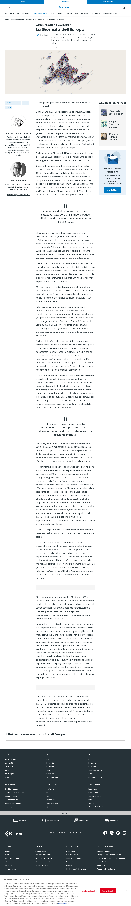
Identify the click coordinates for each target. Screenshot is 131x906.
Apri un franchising (12, 858)
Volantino (8, 865)
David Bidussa (18, 180)
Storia (26, 103)
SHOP (23, 2)
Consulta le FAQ (72, 855)
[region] (65, 890)
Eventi (7, 855)
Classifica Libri (10, 766)
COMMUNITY (108, 2)
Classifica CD (51, 766)
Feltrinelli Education (104, 862)
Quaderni (50, 807)
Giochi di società (11, 800)
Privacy (69, 865)
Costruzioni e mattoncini (14, 792)
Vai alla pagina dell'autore (18, 195)
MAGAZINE (65, 2)
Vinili (48, 770)
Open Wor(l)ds (52, 803)
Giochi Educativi (11, 796)
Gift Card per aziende (43, 858)
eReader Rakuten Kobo (97, 807)
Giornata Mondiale (12, 103)
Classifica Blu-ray (95, 770)
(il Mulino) (57, 571)
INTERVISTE (26, 13)
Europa (8, 107)
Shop (52, 833)
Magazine (62, 833)
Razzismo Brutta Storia (106, 869)
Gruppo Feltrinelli (103, 851)
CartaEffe (69, 862)
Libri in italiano (10, 759)
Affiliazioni (9, 862)
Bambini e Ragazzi (95, 777)
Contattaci (112, 190)
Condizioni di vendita (74, 858)
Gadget (91, 803)
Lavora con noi (10, 869)
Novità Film (92, 763)
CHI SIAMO (96, 13)
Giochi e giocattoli (12, 789)
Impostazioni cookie (88, 891)
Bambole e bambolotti (13, 803)
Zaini (48, 796)
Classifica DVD (94, 766)
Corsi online (93, 792)
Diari (48, 792)
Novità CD (50, 763)
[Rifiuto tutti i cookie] (127, 890)
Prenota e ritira (40, 851)
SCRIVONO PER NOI (110, 13)
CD (47, 759)
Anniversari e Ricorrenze (18, 133)
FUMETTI (69, 13)
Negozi (7, 851)
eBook (7, 777)
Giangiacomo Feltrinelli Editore (109, 855)
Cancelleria (51, 800)
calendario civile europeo (81, 667)
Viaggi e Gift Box (94, 796)
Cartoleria (50, 789)
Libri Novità (9, 763)
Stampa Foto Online (43, 865)
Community (75, 833)
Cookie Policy (63, 903)
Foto (90, 800)
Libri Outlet (8, 770)
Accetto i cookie (108, 891)
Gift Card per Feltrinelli (43, 855)
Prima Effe (101, 865)
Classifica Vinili (52, 777)
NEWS (5, 13)
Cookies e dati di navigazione (77, 869)
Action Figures (10, 807)
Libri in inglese (10, 774)
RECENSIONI (14, 13)
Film (90, 759)
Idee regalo (92, 789)
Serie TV (91, 774)
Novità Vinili (50, 774)
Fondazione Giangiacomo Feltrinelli (111, 858)
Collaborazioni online (43, 862)
